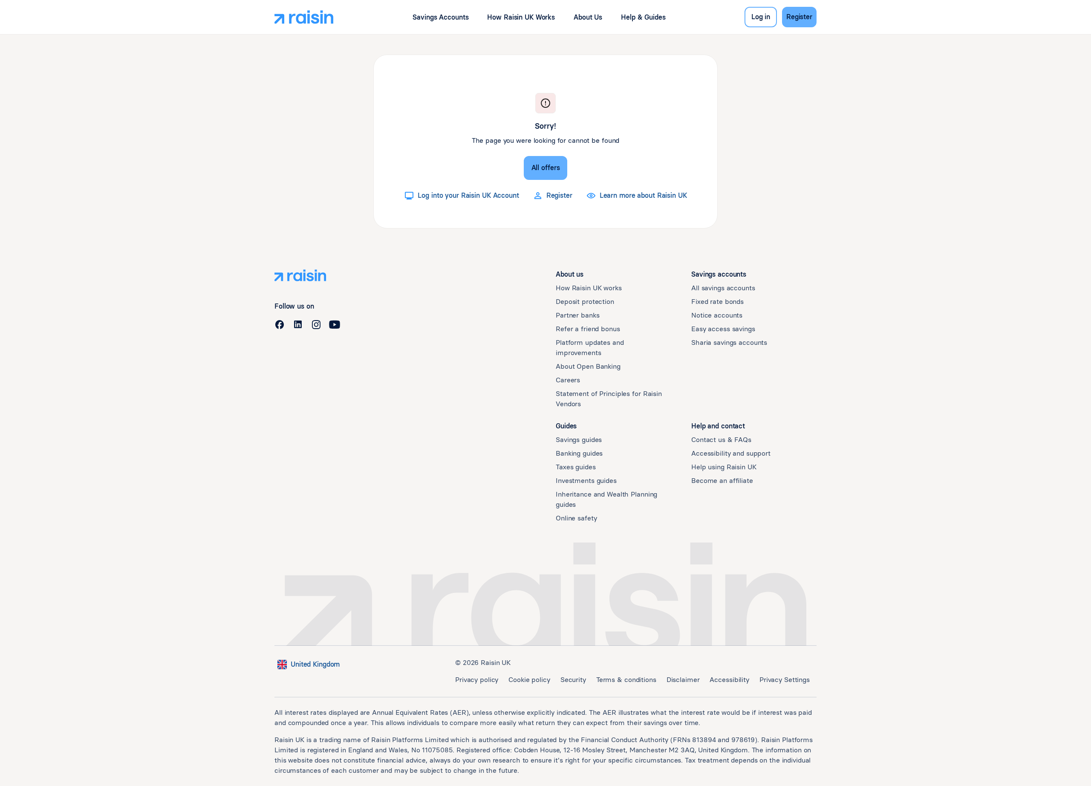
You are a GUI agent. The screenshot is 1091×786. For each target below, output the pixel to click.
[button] (440, 17)
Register (799, 17)
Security (573, 680)
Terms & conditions (626, 680)
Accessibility (729, 680)
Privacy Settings (784, 680)
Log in (760, 17)
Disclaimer (683, 680)
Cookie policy (529, 680)
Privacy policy (476, 680)
